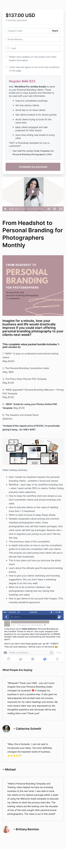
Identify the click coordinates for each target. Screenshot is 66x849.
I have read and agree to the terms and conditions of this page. (34, 69)
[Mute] (48, 208)
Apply (55, 30)
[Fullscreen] (61, 208)
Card (13, 48)
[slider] (30, 208)
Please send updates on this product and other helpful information (33, 59)
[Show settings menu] (55, 208)
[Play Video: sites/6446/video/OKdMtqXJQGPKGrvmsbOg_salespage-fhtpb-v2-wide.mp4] (33, 191)
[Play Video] (5, 208)
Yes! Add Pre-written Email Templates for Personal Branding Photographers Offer (33, 153)
